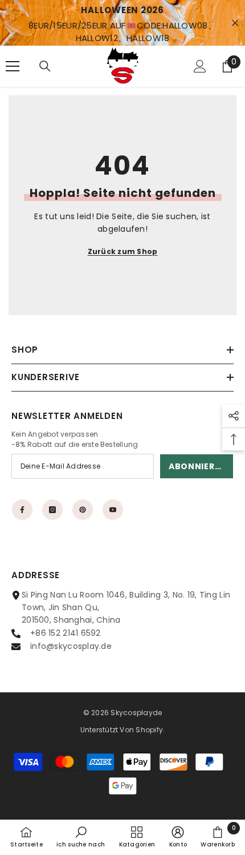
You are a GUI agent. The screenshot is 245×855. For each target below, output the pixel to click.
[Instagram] (52, 510)
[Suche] (45, 66)
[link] (80, 837)
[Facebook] (22, 510)
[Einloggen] (200, 66)
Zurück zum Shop (123, 251)
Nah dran (235, 23)
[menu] (12, 66)
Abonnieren (197, 466)
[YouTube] (113, 510)
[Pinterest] (82, 510)
